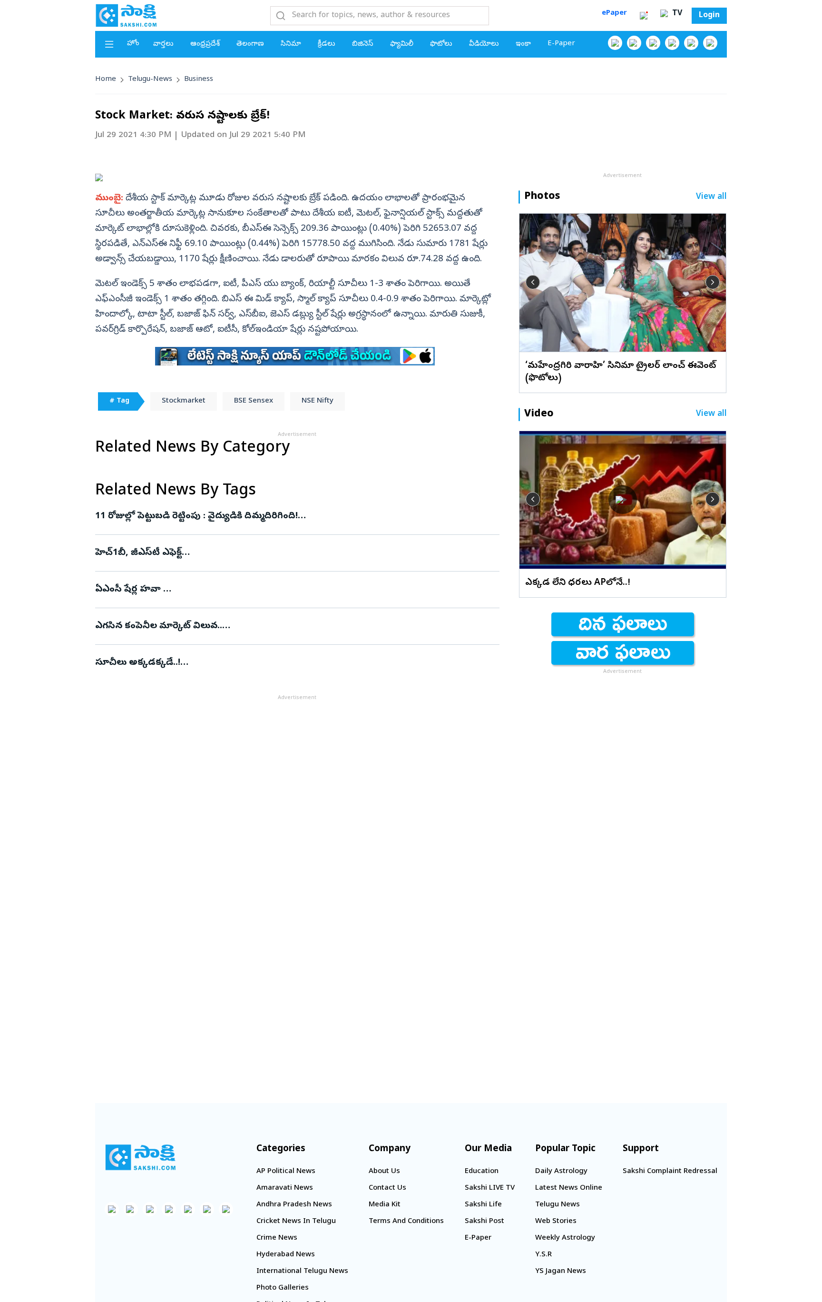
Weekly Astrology (565, 1238)
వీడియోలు (484, 44)
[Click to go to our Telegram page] (207, 1209)
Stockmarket (184, 401)
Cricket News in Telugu (296, 1221)
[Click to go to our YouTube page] (691, 43)
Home (105, 79)
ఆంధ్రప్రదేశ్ (205, 44)
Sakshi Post (484, 1221)
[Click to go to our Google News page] (710, 43)
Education (482, 1171)
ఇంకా (523, 44)
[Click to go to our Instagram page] (672, 43)
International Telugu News (302, 1271)
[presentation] (533, 282)
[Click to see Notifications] (643, 16)
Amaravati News (284, 1188)
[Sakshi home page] (140, 1157)
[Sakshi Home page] (126, 15)
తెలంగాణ (250, 44)
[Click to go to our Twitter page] (653, 43)
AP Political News (285, 1171)
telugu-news (150, 79)
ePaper (614, 13)
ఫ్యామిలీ (401, 44)
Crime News (276, 1238)
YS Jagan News (560, 1271)
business (198, 79)
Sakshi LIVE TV (490, 1188)
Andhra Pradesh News (294, 1205)
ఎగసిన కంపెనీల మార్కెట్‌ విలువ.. (292, 626)
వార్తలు (163, 44)
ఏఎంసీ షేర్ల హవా (288, 589)
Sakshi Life (483, 1205)
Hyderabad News (285, 1255)
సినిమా (291, 44)
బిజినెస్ (362, 44)
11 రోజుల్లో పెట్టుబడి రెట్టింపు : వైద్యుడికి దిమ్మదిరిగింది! (294, 516)
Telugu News (557, 1205)
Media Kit (385, 1205)
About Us (384, 1171)
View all (711, 197)
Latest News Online (568, 1188)
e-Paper (561, 44)
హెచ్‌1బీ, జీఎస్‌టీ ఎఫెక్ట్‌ (296, 553)
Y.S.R (543, 1255)
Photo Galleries (282, 1288)
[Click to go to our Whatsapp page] (634, 43)
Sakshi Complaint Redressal (670, 1171)
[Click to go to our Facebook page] (615, 43)
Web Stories (556, 1221)
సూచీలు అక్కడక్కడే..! (293, 663)
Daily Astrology (561, 1171)
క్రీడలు (326, 44)
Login (709, 15)
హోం (133, 44)
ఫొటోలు (441, 44)
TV (676, 14)
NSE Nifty (317, 401)
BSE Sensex (253, 401)
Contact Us (387, 1188)
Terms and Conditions (406, 1221)
